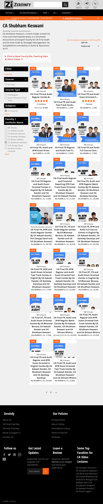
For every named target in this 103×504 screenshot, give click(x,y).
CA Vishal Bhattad (84, 476)
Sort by (84, 43)
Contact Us (8, 437)
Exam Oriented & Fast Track (16, 99)
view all (8, 74)
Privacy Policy (58, 420)
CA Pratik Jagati (83, 491)
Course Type (12, 89)
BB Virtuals (12, 128)
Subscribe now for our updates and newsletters (38, 462)
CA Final (11, 84)
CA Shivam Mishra (15, 139)
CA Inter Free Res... (11, 428)
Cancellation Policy (61, 428)
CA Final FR (94, 40)
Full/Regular (12, 95)
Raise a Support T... (12, 432)
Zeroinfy (12, 501)
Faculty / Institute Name (14, 121)
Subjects (10, 105)
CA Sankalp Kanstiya (16, 136)
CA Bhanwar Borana (16, 134)
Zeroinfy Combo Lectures (14, 149)
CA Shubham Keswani (78, 40)
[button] (41, 101)
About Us (7, 420)
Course (9, 79)
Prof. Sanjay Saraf (15, 145)
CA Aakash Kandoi (15, 131)
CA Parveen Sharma (85, 467)
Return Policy (58, 424)
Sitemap (56, 437)
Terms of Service (59, 432)
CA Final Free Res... (11, 424)
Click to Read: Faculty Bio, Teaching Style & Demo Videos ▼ (26, 58)
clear (7, 114)
